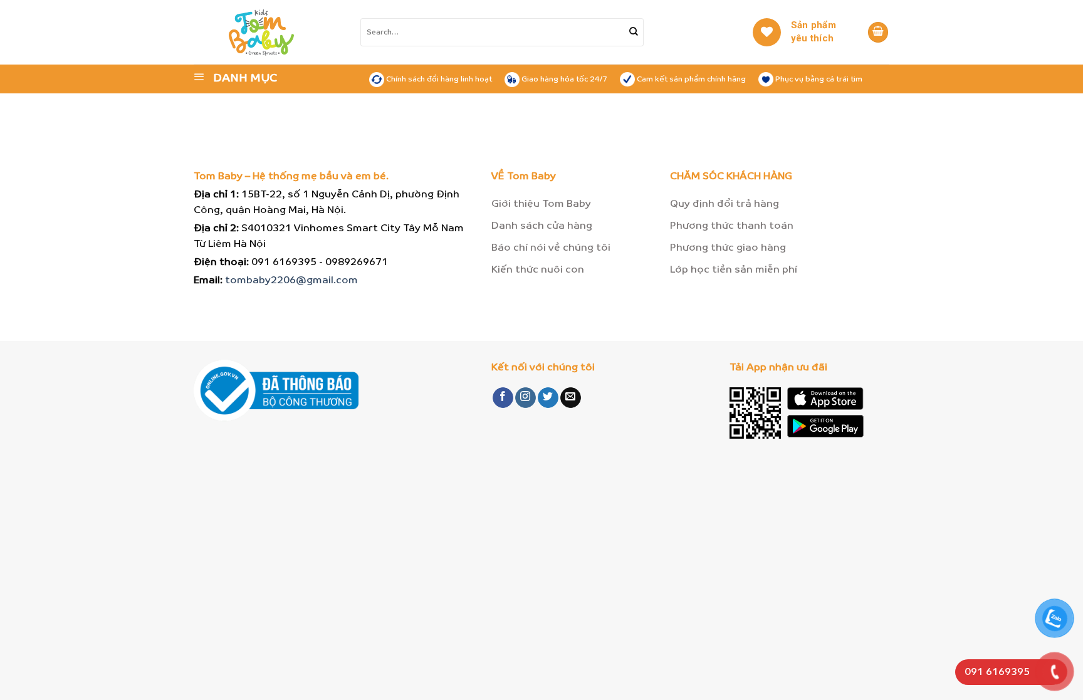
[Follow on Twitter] (548, 398)
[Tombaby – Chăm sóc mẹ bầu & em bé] (285, 32)
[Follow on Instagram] (525, 398)
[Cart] (878, 32)
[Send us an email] (570, 398)
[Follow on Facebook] (503, 398)
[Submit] (633, 32)
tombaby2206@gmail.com (291, 280)
